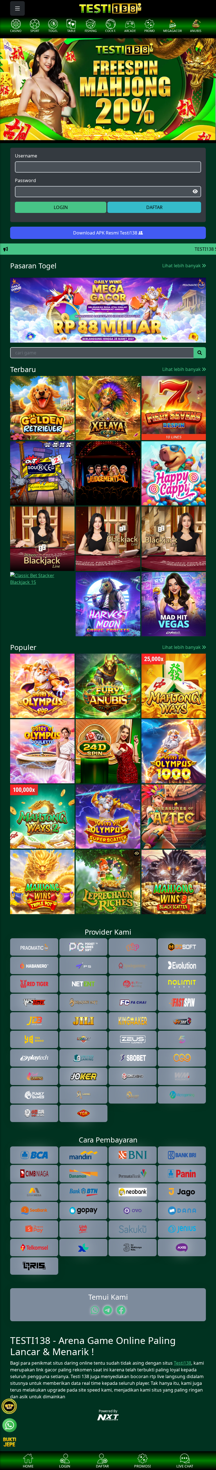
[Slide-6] (138, 135)
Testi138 (182, 1363)
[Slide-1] (88, 135)
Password (25, 180)
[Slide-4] (118, 135)
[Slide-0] (77, 135)
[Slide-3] (108, 135)
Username (26, 156)
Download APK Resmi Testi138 (105, 233)
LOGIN (61, 207)
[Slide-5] (128, 135)
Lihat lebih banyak (182, 266)
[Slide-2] (98, 135)
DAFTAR (154, 207)
